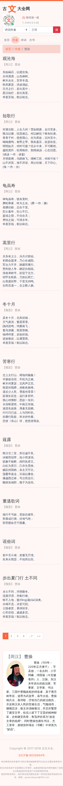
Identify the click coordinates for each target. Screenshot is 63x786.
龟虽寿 (9, 185)
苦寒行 (9, 361)
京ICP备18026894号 (31, 755)
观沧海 (9, 58)
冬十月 (9, 304)
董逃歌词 (11, 501)
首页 (7, 40)
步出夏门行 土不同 (20, 578)
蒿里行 (9, 242)
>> (39, 636)
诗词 (23, 40)
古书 (32, 40)
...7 (31, 636)
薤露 (7, 439)
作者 (15, 40)
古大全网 (16, 8)
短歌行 (9, 115)
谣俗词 (9, 541)
